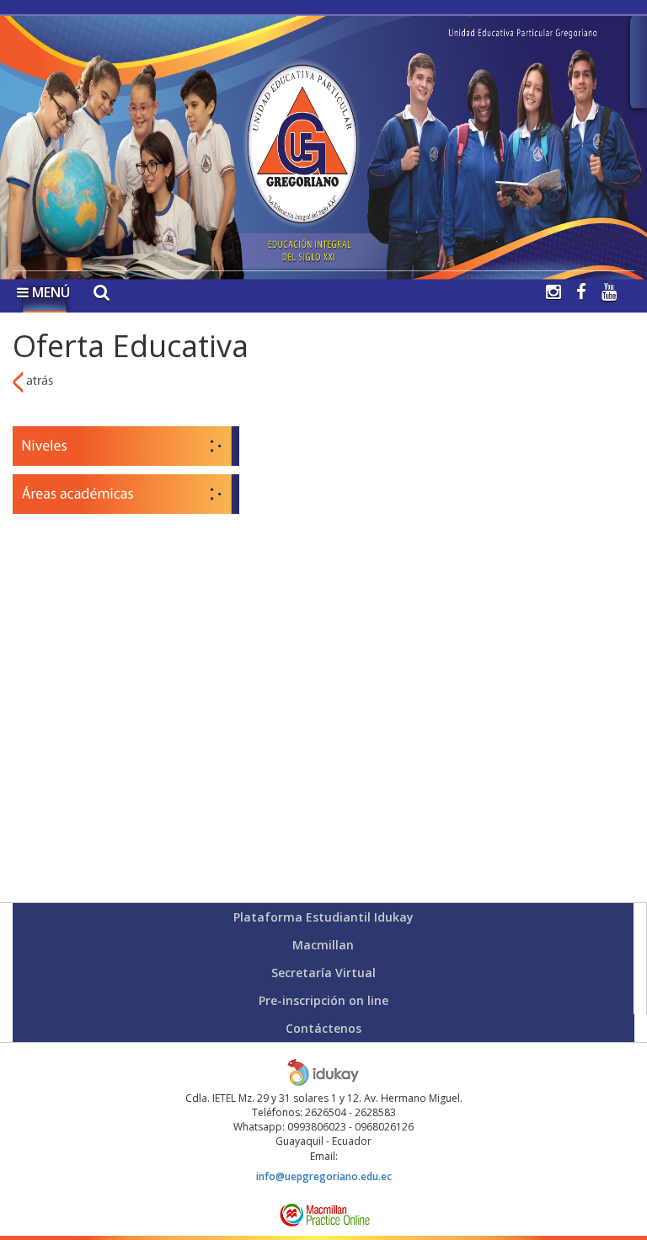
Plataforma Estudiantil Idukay (323, 917)
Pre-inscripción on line (323, 1000)
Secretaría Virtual (323, 973)
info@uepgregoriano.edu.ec (324, 1176)
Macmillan (323, 945)
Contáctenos (323, 1028)
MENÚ (49, 292)
